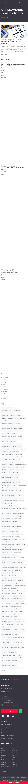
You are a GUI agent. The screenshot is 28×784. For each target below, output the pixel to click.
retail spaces (5, 606)
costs (12, 467)
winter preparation (6, 665)
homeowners (15, 521)
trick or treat (20, 645)
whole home (14, 660)
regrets (15, 601)
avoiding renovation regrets (8, 423)
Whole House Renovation (7, 735)
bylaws (14, 444)
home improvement (10, 516)
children (19, 446)
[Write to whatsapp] (20, 711)
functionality (14, 487)
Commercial (6, 389)
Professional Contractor (7, 590)
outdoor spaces (14, 572)
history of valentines (6, 513)
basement (18, 423)
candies (19, 444)
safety (20, 611)
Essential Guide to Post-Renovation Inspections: (14, 271)
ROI (16, 611)
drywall (21, 469)
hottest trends (5, 523)
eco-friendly (15, 472)
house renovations (6, 526)
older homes (10, 570)
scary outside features (7, 616)
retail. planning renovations (15, 606)
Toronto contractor (6, 639)
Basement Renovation (6, 724)
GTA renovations (14, 498)
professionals (21, 593)
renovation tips (16, 603)
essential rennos (13, 480)
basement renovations (7, 428)
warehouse (20, 657)
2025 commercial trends (7, 408)
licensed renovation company (8, 544)
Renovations (18, 39)
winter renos (14, 665)
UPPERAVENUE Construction (8, 650)
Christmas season (6, 449)
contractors (4, 464)
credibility (17, 467)
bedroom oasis (14, 433)
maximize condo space (21, 559)
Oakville (3, 750)
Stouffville (14, 764)
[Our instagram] (12, 715)
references (9, 601)
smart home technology (20, 621)
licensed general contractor (18, 539)
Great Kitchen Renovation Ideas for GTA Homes (16, 65)
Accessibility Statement (14, 777)
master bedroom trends (18, 557)
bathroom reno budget (7, 431)
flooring (3, 487)
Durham (3, 472)
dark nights (4, 469)
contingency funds (13, 462)
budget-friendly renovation (12, 438)
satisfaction (4, 614)
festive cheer (14, 485)
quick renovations (15, 598)
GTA (17, 493)
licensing (4, 547)
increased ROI (5, 531)
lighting (9, 547)
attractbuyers (13, 420)
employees (16, 477)
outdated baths (5, 572)
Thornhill (3, 771)
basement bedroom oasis (7, 426)
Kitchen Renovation (6, 727)
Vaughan (14, 750)
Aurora (19, 420)
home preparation (20, 516)
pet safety (4, 575)
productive (13, 588)
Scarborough (20, 614)
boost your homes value (16, 436)
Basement (5, 384)
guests (21, 498)
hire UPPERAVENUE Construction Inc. (10, 511)
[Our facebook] (3, 715)
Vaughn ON (19, 655)
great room (4, 490)
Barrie (2, 753)
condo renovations (19, 456)
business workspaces (6, 444)
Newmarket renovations (20, 565)
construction (5, 459)
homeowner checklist (16, 518)
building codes (5, 441)
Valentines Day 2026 (6, 655)
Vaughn (14, 655)
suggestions (16, 629)
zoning (3, 670)
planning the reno (16, 578)
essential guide (5, 480)
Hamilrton (4, 503)
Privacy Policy (4, 777)
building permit (13, 441)
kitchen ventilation (16, 536)
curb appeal (23, 467)
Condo (4, 382)
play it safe (4, 580)
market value (15, 554)
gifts (20, 487)
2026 (15, 408)
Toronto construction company (18, 637)
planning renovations (6, 578)
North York (4, 567)
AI (13, 413)
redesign (4, 601)
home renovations (6, 518)
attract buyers (5, 420)
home (3, 516)
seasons (15, 616)
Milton (13, 760)
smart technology (6, 624)
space (12, 624)
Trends (4, 398)
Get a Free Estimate (14, 782)
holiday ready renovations (18, 513)
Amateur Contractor (12, 418)
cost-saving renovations (20, 464)
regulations (21, 601)
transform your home (17, 642)
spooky (17, 624)
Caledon (14, 757)
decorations (11, 469)
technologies (15, 632)
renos (3, 603)
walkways (14, 657)
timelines (22, 632)
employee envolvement (7, 477)
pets (9, 575)
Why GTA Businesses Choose (15, 167)
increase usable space (7, 529)
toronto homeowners (16, 639)
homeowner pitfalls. (6, 521)
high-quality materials (21, 508)
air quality (4, 418)
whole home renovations (7, 663)
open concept (18, 570)
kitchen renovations (6, 536)
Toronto (16, 634)
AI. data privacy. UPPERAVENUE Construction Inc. (12, 415)
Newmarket (10, 565)
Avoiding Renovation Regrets (10, 42)
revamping (4, 611)
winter (15, 663)
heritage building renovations (8, 508)
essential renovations (6, 482)
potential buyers (11, 580)
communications (5, 456)
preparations (20, 580)
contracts (11, 464)
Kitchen (5, 391)
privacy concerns (5, 588)
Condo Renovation (6, 732)
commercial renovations (7, 454)
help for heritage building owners (9, 505)
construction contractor (14, 459)
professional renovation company (9, 593)
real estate (22, 598)
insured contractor (14, 531)
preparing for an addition (20, 583)
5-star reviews (17, 410)
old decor (4, 570)
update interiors (5, 647)
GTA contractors (5, 498)
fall (19, 482)
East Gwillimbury (5, 766)
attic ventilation (22, 418)
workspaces (21, 668)
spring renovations (6, 626)
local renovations (16, 547)
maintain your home (6, 549)
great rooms (11, 490)
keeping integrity (5, 534)
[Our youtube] (8, 715)
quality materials (5, 598)
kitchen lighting (19, 534)
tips (3, 634)
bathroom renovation (18, 431)
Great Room (6, 377)
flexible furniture (22, 485)
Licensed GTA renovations (7, 541)
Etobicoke (14, 766)
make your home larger (17, 549)
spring (22, 624)
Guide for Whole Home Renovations (9, 500)
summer (23, 629)
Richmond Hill (11, 611)
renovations (23, 603)
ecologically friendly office (7, 474)
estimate (15, 482)
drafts (16, 469)
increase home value (16, 526)
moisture (20, 562)
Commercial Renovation (7, 738)
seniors (15, 619)
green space (18, 490)
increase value (16, 529)
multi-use (4, 565)
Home (3, 17)
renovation (8, 603)
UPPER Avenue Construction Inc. (18, 647)
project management (6, 596)
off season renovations (13, 567)
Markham (3, 764)
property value (16, 596)
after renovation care (6, 413)
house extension (13, 523)
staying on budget (16, 626)
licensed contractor (6, 539)
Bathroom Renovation (6, 730)
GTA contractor (19, 495)
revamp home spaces (17, 608)
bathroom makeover (18, 428)
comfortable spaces (20, 449)
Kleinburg (14, 762)
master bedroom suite (7, 557)
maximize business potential (8, 559)
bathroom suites (5, 433)
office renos (22, 567)
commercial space (18, 454)
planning (14, 575)
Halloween (21, 500)
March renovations (6, 554)
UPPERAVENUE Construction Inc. (9, 652)
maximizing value (5, 562)
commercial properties (14, 451)
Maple (2, 757)
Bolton (14, 769)
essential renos (22, 480)
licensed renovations (20, 544)
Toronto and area (5, 637)
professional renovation (19, 590)
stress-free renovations (7, 629)
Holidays (5, 387)
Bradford (3, 755)
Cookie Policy (23, 777)
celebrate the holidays (7, 446)
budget (3, 438)
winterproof (14, 668)
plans (23, 578)
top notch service (9, 634)
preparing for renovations (7, 585)
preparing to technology (20, 585)
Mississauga (13, 562)
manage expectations (7, 552)
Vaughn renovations (6, 657)
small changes (21, 619)
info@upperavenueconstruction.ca (12, 705)
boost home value (6, 436)
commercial (4, 451)
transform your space (6, 645)
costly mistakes (5, 467)
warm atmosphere (6, 660)
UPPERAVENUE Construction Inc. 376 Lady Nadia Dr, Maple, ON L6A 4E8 (12, 700)
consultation (5, 462)
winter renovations (6, 668)
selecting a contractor (7, 619)
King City (3, 762)
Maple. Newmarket (17, 552)
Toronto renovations (6, 642)
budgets (22, 438)
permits (20, 572)
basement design (18, 426)
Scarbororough (12, 614)
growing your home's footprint (8, 493)
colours (13, 449)
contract (21, 462)
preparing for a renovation (7, 583)
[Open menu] (25, 2)
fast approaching (5, 485)
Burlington (4, 760)
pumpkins (23, 596)
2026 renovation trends (7, 410)
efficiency (17, 474)
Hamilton (10, 503)
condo (12, 456)
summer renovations (6, 632)
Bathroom (5, 393)
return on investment (6, 608)
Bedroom (5, 380)
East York (9, 472)
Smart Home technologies (7, 621)
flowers (8, 487)
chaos (14, 446)
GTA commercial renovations (8, 495)
